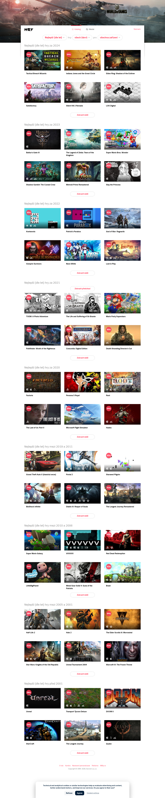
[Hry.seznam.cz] (28, 29)
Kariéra (67, 766)
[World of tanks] (82, 21)
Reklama (95, 766)
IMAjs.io (103, 766)
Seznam (137, 29)
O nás (61, 766)
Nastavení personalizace (81, 766)
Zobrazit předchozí (82, 289)
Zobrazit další (82, 115)
